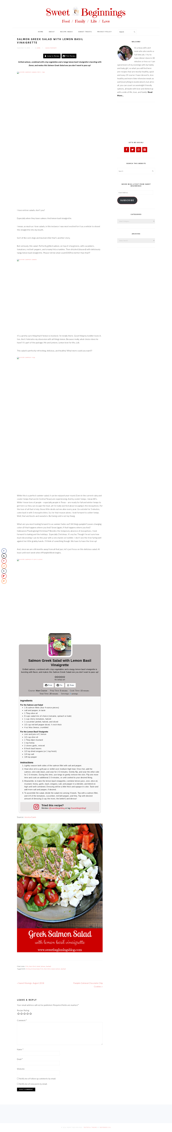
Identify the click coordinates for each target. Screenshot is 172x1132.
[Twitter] (132, 149)
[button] (56, 677)
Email (20, 1059)
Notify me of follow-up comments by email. (37, 1078)
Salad (38, 966)
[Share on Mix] (4, 581)
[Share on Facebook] (4, 550)
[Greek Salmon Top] (60, 423)
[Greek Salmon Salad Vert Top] (60, 138)
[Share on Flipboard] (4, 576)
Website (21, 1069)
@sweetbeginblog (57, 808)
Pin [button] (60, 685)
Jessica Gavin (30, 817)
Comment (22, 1020)
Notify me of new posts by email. (33, 1084)
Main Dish (32, 966)
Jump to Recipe (52, 56)
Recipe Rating (23, 1010)
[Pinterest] (144, 149)
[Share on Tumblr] (4, 571)
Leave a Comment (51, 48)
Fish (27, 966)
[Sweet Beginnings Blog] (86, 25)
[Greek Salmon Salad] (60, 294)
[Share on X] (4, 555)
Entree (28, 969)
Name (20, 1049)
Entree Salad (35, 969)
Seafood (48, 966)
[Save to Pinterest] (4, 560)
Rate (71, 685)
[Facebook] (126, 149)
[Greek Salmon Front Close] (60, 594)
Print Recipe (70, 56)
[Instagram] (138, 149)
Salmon (43, 966)
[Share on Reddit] (4, 566)
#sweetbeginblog (78, 808)
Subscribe (127, 200)
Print (49, 685)
